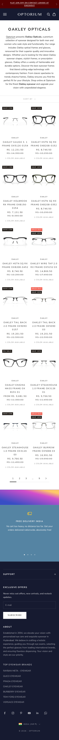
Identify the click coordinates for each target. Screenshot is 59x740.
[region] (29, 530)
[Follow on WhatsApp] (45, 713)
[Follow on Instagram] (12, 713)
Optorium (10, 36)
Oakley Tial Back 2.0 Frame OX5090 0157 (15, 326)
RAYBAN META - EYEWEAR (17, 670)
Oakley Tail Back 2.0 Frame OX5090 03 (44, 326)
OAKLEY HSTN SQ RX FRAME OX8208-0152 (44, 144)
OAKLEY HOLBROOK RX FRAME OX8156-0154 (15, 205)
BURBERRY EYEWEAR (14, 691)
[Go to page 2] (46, 478)
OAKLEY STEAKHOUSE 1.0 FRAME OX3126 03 (15, 451)
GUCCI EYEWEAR (12, 676)
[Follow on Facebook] (4, 713)
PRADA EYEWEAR (12, 681)
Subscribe (15, 615)
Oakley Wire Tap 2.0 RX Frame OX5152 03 (43, 265)
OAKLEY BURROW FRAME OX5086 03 (44, 449)
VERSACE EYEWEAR (13, 702)
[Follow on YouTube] (29, 713)
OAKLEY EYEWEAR (13, 686)
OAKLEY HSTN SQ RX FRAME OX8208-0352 (44, 203)
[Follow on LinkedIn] (37, 713)
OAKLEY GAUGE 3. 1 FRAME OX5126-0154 (15, 144)
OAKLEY (15, 138)
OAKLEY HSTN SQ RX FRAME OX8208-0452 (15, 265)
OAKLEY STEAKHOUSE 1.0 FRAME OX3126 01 (43, 389)
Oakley (44, 381)
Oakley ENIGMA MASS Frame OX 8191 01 (15, 389)
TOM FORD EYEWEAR (14, 696)
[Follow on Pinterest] (21, 713)
